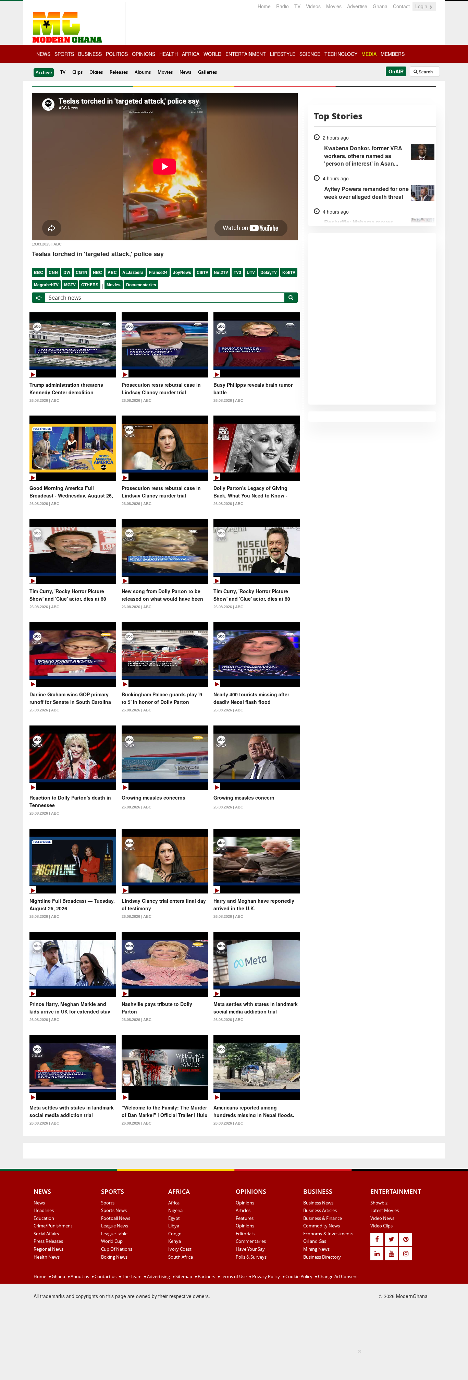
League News (114, 1226)
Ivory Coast (180, 1249)
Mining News (316, 1249)
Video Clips (381, 1226)
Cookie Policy (298, 1276)
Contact (401, 6)
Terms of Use (233, 1276)
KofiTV (288, 272)
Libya (173, 1226)
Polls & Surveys (251, 1257)
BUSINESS (90, 53)
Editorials (245, 1234)
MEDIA (369, 53)
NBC (97, 272)
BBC (38, 272)
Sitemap (183, 1276)
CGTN (81, 272)
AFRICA (190, 53)
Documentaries (141, 284)
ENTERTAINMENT (245, 53)
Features (245, 1218)
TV (297, 6)
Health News (47, 1257)
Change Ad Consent (337, 1276)
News (185, 72)
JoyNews (182, 272)
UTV (251, 272)
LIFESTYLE (282, 53)
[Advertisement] (231, 1363)
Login (422, 6)
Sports (107, 1203)
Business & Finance (322, 1218)
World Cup (112, 1241)
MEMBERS (393, 53)
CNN (53, 272)
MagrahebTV (46, 284)
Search (425, 72)
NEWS (43, 53)
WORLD (212, 53)
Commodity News (321, 1226)
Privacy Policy (265, 1276)
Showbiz (378, 1203)
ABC (112, 272)
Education (44, 1218)
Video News (382, 1218)
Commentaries (251, 1241)
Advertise (357, 6)
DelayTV (268, 272)
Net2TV (221, 272)
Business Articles (320, 1210)
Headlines (44, 1210)
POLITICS (117, 53)
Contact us (105, 1276)
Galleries (207, 72)
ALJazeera (133, 272)
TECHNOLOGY (340, 53)
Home (264, 6)
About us (79, 1276)
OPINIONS (143, 53)
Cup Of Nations (116, 1249)
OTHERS (89, 284)
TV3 (237, 272)
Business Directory (322, 1257)
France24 (158, 272)
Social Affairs (46, 1234)
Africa (174, 1203)
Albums (143, 72)
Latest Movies (384, 1210)
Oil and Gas (314, 1241)
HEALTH (168, 53)
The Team (131, 1276)
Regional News (48, 1249)
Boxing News (114, 1257)
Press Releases (48, 1241)
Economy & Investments (328, 1234)
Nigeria (175, 1210)
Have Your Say (250, 1249)
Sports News (114, 1210)
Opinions (245, 1203)
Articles (243, 1210)
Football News (115, 1218)
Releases (119, 72)
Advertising (158, 1276)
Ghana (380, 6)
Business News (318, 1203)
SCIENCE (309, 53)
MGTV (70, 284)
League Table (114, 1234)
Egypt (174, 1218)
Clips (77, 72)
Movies (334, 6)
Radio (282, 6)
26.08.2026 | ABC (44, 400)
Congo (175, 1234)
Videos (313, 6)
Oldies (96, 72)
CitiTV (202, 272)
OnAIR (396, 71)
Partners (206, 1276)
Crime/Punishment (53, 1226)
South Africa (180, 1257)
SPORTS (64, 53)
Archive (44, 72)
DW (66, 272)
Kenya (174, 1241)
